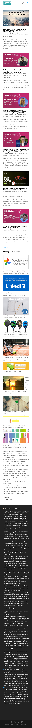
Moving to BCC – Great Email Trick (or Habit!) (14, 425)
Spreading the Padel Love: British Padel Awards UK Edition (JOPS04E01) (15, 189)
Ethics (19, 229)
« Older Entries (6, 247)
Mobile (26, 34)
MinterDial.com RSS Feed (13, 509)
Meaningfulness (21, 34)
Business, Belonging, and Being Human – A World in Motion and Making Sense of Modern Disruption (15, 30)
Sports (8, 77)
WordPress (16, 726)
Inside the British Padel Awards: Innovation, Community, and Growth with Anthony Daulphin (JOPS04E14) (14, 487)
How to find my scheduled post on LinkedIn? (14, 316)
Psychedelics (19, 75)
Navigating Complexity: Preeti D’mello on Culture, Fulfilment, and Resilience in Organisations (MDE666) (16, 612)
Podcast (13, 75)
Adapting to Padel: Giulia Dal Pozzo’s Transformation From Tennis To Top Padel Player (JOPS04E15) (16, 552)
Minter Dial (7, 33)
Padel (25, 191)
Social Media (10, 36)
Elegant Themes (15, 724)
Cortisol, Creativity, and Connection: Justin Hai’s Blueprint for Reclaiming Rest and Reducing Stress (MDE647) (16, 151)
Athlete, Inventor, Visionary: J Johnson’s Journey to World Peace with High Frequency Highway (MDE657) (15, 71)
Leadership (21, 153)
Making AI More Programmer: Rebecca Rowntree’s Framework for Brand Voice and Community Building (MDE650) (14, 112)
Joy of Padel (21, 191)
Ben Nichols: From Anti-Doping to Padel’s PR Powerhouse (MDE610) (15, 226)
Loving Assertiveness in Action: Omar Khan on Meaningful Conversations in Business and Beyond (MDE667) (15, 465)
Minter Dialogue (7, 75)
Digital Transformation (10, 34)
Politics (5, 36)
